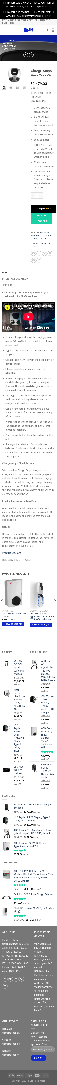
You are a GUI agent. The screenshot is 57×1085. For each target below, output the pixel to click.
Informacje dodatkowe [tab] (15, 279)
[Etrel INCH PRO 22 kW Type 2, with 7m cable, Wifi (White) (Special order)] (42, 594)
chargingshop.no (11, 1054)
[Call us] (21, 979)
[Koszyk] (53, 30)
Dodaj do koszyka (42, 218)
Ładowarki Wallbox (9, 48)
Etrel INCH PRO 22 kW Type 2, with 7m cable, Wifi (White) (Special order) (42, 616)
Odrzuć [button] (47, 6)
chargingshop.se (11, 1043)
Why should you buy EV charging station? (42, 947)
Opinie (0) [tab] (7, 285)
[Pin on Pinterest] (33, 260)
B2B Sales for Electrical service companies (43, 975)
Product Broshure (11, 552)
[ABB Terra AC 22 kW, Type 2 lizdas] (14, 594)
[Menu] (4, 30)
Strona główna (8, 42)
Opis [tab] (4, 272)
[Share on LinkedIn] (38, 260)
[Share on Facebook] (38, 253)
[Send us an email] (16, 979)
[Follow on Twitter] (10, 979)
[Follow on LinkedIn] (5, 986)
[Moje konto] (47, 30)
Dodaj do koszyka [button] (13, 624)
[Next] (22, 77)
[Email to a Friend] (49, 253)
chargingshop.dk (11, 1032)
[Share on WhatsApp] (33, 253)
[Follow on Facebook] (5, 979)
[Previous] (6, 77)
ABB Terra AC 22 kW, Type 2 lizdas (14, 615)
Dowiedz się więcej (41, 625)
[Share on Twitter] (44, 253)
